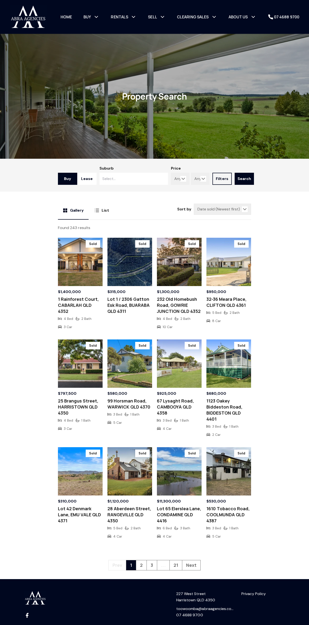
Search (244, 178)
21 (176, 565)
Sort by (184, 209)
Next (191, 565)
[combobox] (133, 179)
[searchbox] (114, 179)
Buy (67, 178)
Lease (86, 178)
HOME (66, 17)
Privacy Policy (253, 593)
